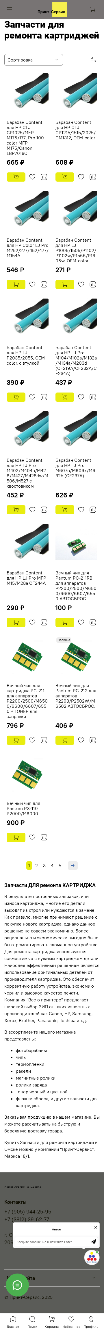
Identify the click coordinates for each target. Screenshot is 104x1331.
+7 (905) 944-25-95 (27, 1212)
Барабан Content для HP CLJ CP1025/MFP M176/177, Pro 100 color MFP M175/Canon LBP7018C (25, 137)
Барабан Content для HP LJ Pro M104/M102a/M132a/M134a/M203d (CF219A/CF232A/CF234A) (76, 360)
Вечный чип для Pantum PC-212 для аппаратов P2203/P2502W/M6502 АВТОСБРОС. (75, 695)
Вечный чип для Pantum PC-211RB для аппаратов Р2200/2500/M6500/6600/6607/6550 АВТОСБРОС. (75, 585)
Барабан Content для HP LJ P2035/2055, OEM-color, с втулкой (27, 355)
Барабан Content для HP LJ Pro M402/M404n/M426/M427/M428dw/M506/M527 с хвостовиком (27, 473)
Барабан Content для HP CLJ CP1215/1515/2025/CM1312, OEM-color (75, 130)
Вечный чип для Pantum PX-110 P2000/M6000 (23, 808)
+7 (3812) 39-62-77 (26, 1219)
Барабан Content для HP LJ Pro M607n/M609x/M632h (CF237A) (75, 467)
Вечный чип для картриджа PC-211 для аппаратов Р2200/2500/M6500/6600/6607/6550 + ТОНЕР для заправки (27, 700)
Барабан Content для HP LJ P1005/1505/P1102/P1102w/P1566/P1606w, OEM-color (75, 250)
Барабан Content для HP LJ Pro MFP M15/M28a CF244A (26, 578)
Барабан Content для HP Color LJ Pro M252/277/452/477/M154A (28, 247)
